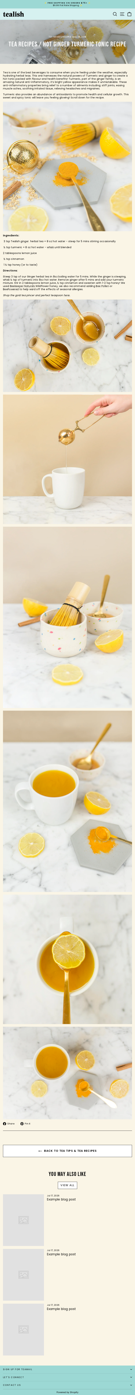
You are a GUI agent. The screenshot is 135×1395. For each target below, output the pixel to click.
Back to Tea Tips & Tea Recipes (70, 1151)
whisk (50, 247)
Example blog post (61, 1199)
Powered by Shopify (67, 1392)
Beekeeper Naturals (23, 286)
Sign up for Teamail (18, 1369)
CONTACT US (12, 1385)
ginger (25, 241)
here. (67, 295)
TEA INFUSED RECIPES (60, 36)
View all (67, 1185)
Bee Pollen (102, 286)
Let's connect (13, 1377)
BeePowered (11, 289)
